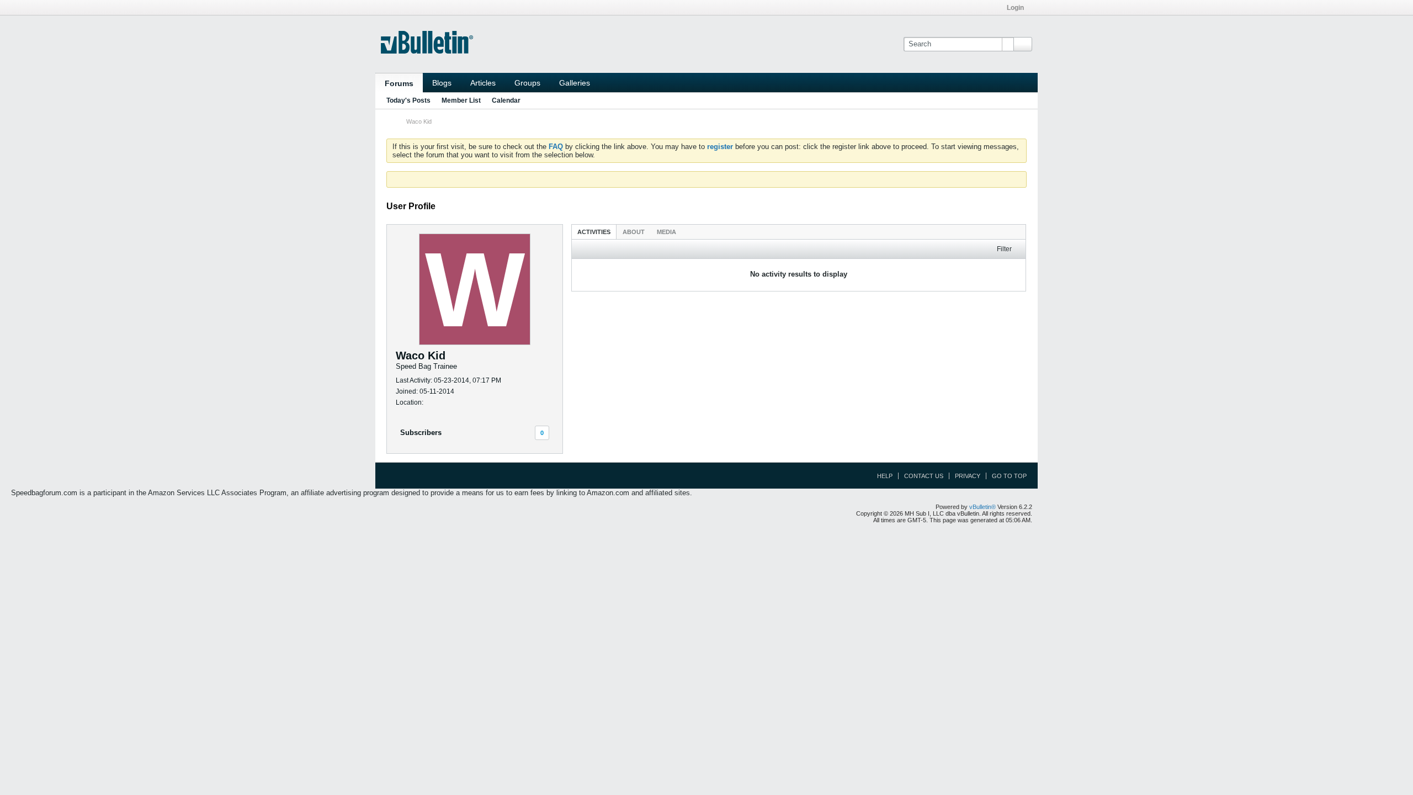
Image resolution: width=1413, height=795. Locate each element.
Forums (399, 83)
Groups (527, 82)
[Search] (1022, 44)
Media (666, 232)
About (634, 232)
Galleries (574, 82)
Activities (593, 232)
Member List (461, 100)
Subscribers (421, 432)
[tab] (594, 231)
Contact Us (923, 476)
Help (885, 476)
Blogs (441, 82)
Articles (483, 82)
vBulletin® (982, 507)
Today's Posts (408, 100)
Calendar (506, 100)
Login (1015, 8)
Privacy (967, 476)
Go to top (1009, 476)
